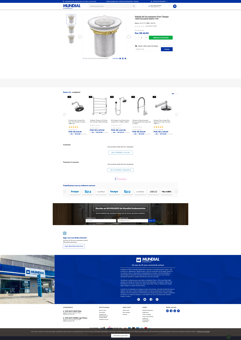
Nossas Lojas (102, 310)
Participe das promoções (126, 1)
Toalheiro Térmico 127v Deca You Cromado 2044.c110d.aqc (99, 121)
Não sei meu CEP (167, 45)
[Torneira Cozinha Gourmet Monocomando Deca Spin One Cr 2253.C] (141, 106)
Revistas (125, 314)
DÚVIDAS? (136, 1)
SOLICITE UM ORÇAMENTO (159, 1)
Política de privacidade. (203, 331)
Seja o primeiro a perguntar (120, 170)
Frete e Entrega (146, 314)
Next (129, 37)
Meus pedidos (126, 312)
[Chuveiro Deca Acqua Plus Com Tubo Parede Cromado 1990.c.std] (78, 106)
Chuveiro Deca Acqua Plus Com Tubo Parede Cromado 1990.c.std (77, 121)
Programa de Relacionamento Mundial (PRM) (103, 316)
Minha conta (126, 310)
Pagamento (145, 312)
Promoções (102, 312)
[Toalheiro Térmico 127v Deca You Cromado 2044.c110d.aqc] (99, 106)
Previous (80, 37)
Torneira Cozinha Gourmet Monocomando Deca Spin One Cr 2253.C (141, 121)
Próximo (176, 191)
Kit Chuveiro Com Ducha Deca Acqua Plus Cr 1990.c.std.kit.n (120, 121)
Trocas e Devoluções (147, 316)
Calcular (167, 49)
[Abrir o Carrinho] (175, 6)
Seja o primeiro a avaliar (120, 153)
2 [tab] (175, 93)
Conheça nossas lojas (112, 1)
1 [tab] (173, 93)
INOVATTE (142, 23)
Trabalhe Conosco (104, 319)
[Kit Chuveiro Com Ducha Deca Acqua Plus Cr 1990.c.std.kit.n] (120, 106)
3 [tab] (177, 93)
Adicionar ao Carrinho (161, 38)
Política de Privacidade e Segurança (146, 320)
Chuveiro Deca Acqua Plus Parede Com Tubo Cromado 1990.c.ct (162, 121)
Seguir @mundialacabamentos (74, 246)
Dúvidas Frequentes (147, 310)
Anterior (64, 191)
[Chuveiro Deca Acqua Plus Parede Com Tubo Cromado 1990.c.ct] (163, 106)
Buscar (134, 6)
